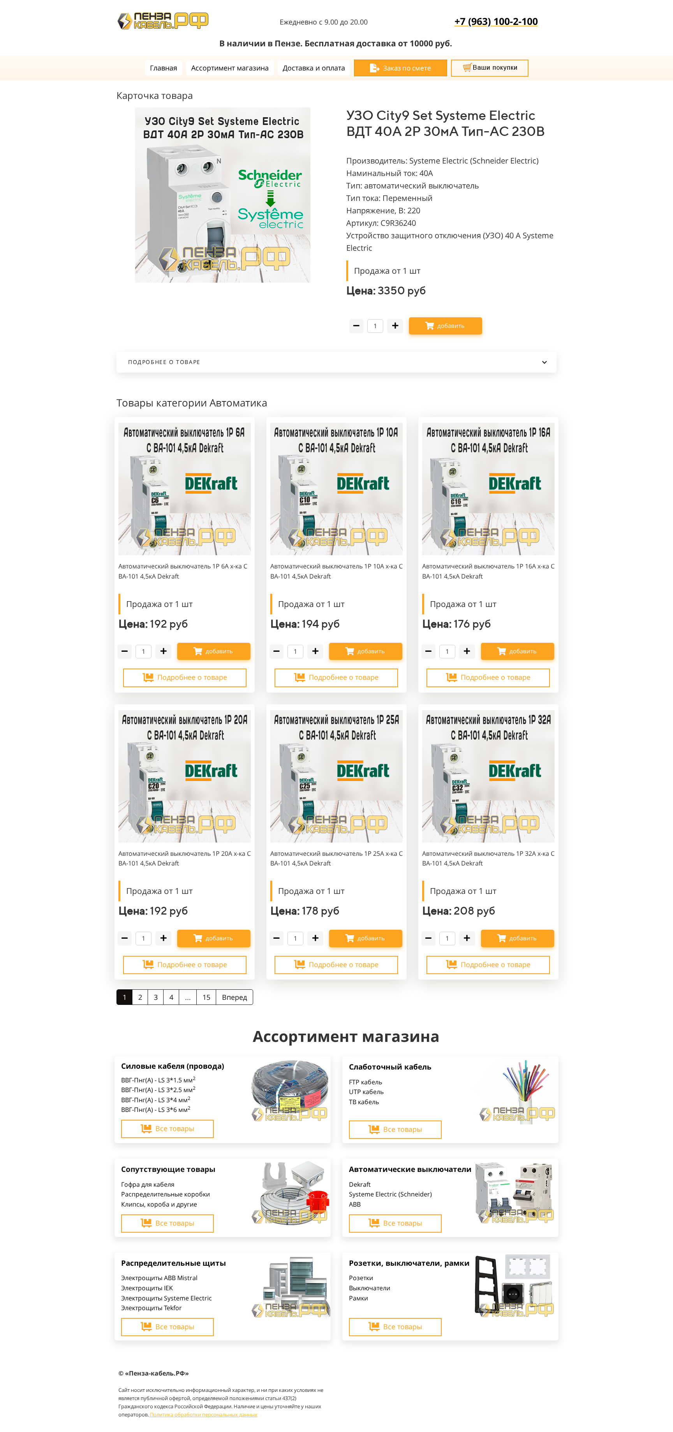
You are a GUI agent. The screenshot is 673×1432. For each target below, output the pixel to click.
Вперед (234, 997)
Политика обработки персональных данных (203, 1414)
